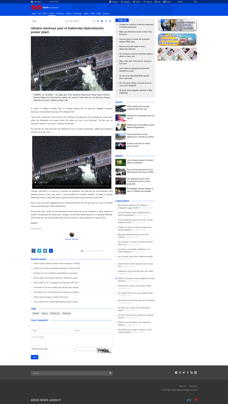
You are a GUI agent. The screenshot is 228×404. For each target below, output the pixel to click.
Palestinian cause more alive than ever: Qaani (135, 271)
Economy (60, 14)
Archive (168, 2)
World (45, 14)
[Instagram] (180, 372)
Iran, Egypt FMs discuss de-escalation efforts (135, 293)
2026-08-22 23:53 (132, 325)
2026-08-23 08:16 (131, 310)
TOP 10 (122, 20)
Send (35, 357)
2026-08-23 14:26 (130, 266)
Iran (39, 14)
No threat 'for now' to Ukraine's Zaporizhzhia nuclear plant (55, 273)
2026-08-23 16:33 (139, 252)
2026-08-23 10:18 (125, 295)
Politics (52, 14)
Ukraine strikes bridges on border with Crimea (51, 297)
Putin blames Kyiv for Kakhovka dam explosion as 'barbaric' (56, 292)
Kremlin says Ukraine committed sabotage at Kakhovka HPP (57, 268)
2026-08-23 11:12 (125, 288)
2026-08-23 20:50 (147, 208)
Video (99, 14)
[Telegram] (176, 372)
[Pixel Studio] (194, 400)
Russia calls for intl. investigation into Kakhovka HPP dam (56, 283)
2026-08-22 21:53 (139, 332)
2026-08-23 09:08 (125, 303)
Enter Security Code (39, 349)
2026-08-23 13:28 (125, 274)
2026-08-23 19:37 (139, 222)
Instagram (126, 2)
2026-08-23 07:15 (132, 317)
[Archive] (195, 372)
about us (182, 386)
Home (34, 14)
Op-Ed (118, 102)
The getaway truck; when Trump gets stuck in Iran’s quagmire (138, 181)
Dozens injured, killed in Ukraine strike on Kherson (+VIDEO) (57, 263)
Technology (77, 14)
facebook (148, 2)
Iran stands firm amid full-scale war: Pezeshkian (136, 300)
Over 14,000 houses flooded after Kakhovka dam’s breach (56, 302)
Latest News (122, 201)
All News (106, 14)
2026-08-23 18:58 (140, 230)
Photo (92, 14)
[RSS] (191, 372)
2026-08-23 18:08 (133, 237)
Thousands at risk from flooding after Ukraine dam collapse (56, 287)
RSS (158, 2)
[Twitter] (184, 372)
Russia (44, 313)
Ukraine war (55, 313)
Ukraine (36, 313)
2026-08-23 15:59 (125, 259)
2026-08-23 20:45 (142, 215)
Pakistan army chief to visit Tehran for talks (134, 286)
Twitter (138, 2)
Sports (86, 14)
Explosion (66, 313)
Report (119, 156)
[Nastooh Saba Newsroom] (188, 400)
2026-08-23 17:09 (134, 244)
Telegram (115, 2)
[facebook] (187, 372)
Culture (68, 14)
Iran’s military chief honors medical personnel (135, 256)
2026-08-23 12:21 (133, 281)
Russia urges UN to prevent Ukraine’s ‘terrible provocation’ (56, 278)
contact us (193, 386)
